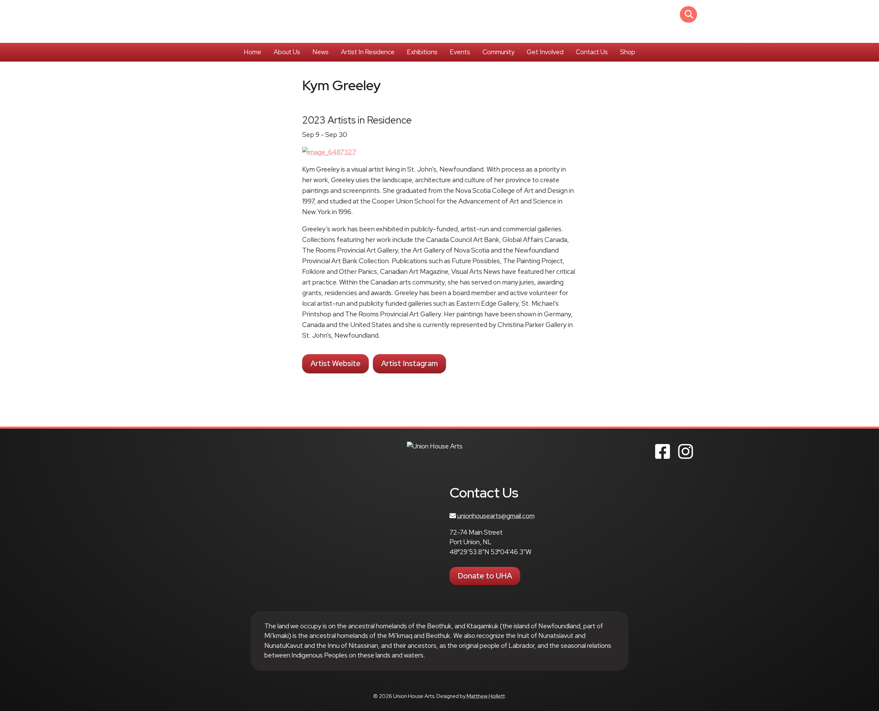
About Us (287, 52)
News (320, 52)
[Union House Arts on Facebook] (662, 451)
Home (252, 52)
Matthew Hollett (486, 696)
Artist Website (335, 364)
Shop (627, 52)
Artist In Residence (368, 52)
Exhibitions (422, 52)
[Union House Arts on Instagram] (685, 451)
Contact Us (592, 52)
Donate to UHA (485, 576)
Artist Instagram (409, 364)
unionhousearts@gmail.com (496, 516)
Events (460, 52)
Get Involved (545, 52)
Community (498, 52)
